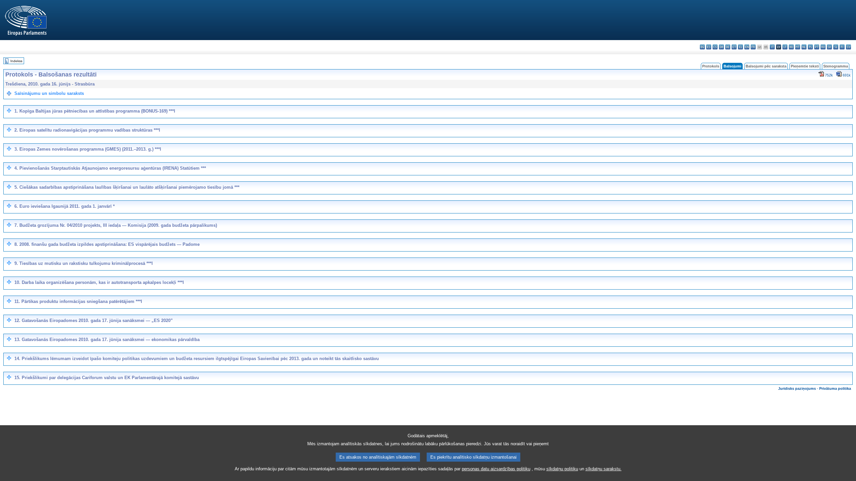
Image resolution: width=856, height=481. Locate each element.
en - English (746, 46)
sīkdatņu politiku (562, 468)
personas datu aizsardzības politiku (496, 468)
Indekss (16, 61)
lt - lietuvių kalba (784, 46)
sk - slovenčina (829, 46)
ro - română (823, 46)
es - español (708, 46)
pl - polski (810, 46)
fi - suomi (842, 46)
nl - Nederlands (804, 46)
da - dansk (721, 46)
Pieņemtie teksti (805, 66)
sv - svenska (848, 46)
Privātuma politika (835, 388)
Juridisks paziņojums (797, 388)
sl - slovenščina (835, 46)
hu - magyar (791, 46)
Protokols (710, 66)
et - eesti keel (734, 46)
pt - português (816, 46)
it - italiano (772, 46)
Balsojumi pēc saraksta (766, 66)
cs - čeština (715, 46)
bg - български (702, 46)
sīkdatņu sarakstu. (603, 468)
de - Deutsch (727, 46)
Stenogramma (835, 66)
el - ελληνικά (740, 46)
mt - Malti (797, 46)
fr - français (753, 46)
